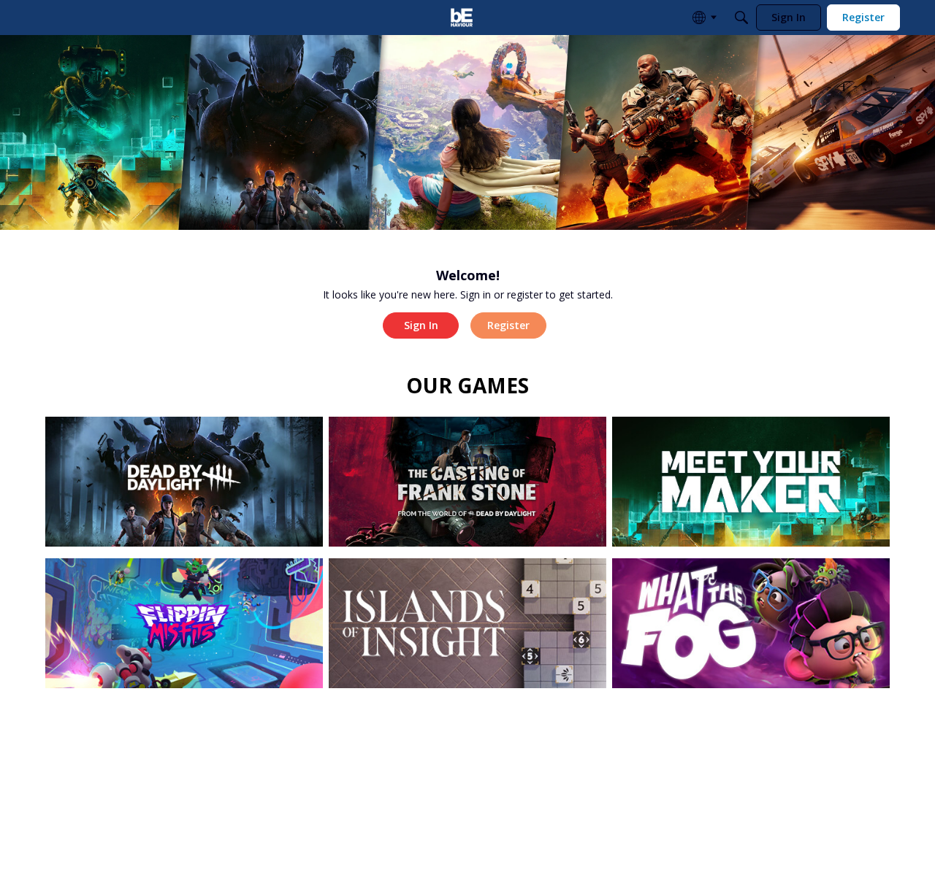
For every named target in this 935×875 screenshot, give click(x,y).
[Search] (741, 17)
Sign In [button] (421, 325)
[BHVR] (462, 17)
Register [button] (508, 325)
